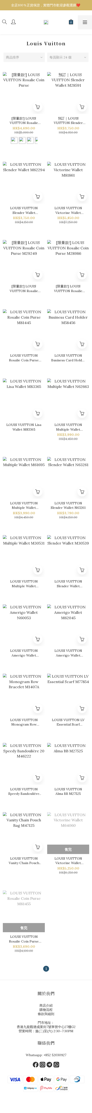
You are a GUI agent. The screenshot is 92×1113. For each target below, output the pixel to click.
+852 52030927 (54, 1055)
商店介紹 (46, 1005)
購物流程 (46, 1010)
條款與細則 (46, 1014)
